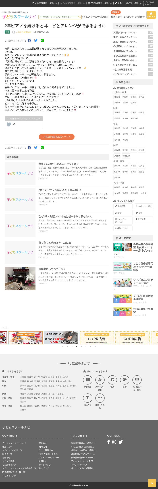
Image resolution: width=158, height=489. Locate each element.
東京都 (125, 118)
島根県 (125, 166)
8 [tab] (95, 346)
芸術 (140, 213)
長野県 (125, 134)
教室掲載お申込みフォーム (83, 454)
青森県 (125, 97)
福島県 (133, 103)
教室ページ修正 (130, 3)
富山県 (125, 128)
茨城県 (117, 112)
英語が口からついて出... (125, 32)
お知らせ (128, 16)
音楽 (119, 213)
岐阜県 (133, 134)
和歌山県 (126, 156)
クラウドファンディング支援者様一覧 (19, 468)
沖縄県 (143, 193)
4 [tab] (76, 346)
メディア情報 (8, 461)
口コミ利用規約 (46, 450)
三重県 (125, 140)
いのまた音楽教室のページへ (57, 136)
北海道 (117, 97)
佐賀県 (125, 187)
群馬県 (133, 112)
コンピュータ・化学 (121, 220)
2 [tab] (67, 346)
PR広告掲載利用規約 (48, 454)
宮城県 (141, 97)
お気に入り (151, 16)
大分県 (117, 193)
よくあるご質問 (9, 475)
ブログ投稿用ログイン (149, 3)
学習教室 (121, 206)
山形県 (125, 103)
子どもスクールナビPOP (82, 461)
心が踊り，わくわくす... (125, 46)
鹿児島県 (134, 193)
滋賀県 (117, 150)
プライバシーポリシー (49, 457)
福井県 (141, 128)
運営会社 (43, 443)
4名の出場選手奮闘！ (123, 69)
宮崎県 (125, 193)
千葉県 (117, 118)
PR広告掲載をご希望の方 (82, 447)
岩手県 (133, 97)
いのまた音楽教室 (23, 32)
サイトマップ (45, 465)
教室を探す (116, 16)
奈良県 (117, 156)
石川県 (133, 128)
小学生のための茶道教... (125, 55)
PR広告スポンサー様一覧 (13, 472)
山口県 (117, 172)
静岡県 (141, 134)
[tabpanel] (97, 337)
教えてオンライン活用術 (82, 468)
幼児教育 (142, 219)
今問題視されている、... (125, 51)
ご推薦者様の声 (9, 465)
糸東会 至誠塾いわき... (125, 60)
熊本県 (141, 187)
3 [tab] (72, 346)
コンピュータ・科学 (137, 388)
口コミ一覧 (7, 454)
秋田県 (117, 103)
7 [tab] (90, 346)
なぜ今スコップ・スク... (125, 74)
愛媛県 (141, 172)
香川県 (133, 172)
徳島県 (125, 172)
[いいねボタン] (8, 124)
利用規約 (43, 447)
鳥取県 (117, 166)
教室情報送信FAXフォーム (83, 457)
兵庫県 (141, 150)
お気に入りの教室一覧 (12, 450)
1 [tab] (62, 346)
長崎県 (133, 187)
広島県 (141, 166)
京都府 (125, 150)
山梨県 (117, 134)
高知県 (117, 177)
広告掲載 (101, 3)
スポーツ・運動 (144, 206)
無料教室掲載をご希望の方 (83, 443)
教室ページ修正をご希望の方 (84, 450)
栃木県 (125, 112)
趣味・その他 (122, 228)
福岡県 (117, 187)
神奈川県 (134, 118)
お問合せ (140, 16)
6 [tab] (85, 346)
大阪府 (133, 150)
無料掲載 (46, 3)
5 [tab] (81, 346)
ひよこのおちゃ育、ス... (125, 65)
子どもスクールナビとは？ (95, 16)
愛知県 (117, 140)
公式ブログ (44, 468)
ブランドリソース (79, 465)
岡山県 (133, 166)
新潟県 (117, 128)
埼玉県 (141, 112)
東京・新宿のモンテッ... (125, 37)
